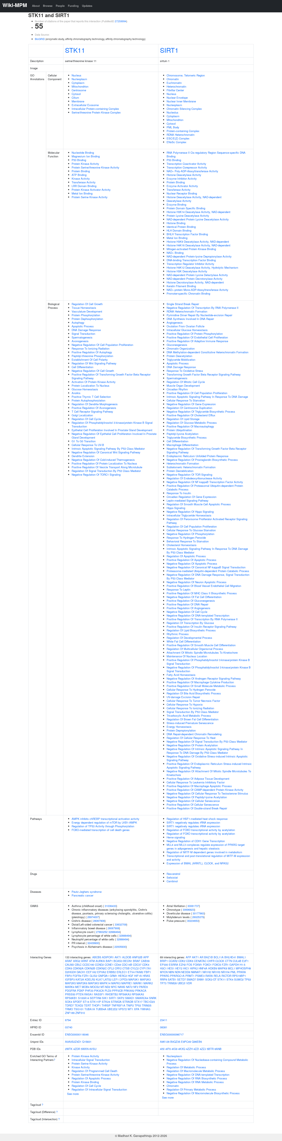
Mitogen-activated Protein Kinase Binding (191, 249)
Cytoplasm (78, 83)
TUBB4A (101, 1009)
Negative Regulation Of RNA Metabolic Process (195, 1082)
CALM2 (69, 965)
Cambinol (172, 881)
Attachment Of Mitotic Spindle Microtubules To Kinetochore (202, 652)
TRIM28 (172, 983)
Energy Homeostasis (179, 727)
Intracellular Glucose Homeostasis (187, 330)
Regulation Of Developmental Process (189, 638)
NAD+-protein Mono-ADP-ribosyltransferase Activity (197, 290)
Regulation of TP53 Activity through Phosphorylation (103, 826)
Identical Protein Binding (181, 227)
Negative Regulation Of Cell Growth (93, 371)
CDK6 (68, 968)
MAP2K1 (133, 979)
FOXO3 (216, 965)
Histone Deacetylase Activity (184, 175)
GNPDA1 (103, 976)
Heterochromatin (176, 86)
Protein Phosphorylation (86, 315)
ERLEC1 (122, 972)
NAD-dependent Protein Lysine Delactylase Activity (197, 275)
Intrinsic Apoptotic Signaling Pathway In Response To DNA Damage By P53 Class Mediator (207, 550)
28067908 (99, 921)
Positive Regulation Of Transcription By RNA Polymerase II (202, 619)
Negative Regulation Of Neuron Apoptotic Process (196, 582)
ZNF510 (80, 1013)
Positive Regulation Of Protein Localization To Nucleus (104, 463)
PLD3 (108, 990)
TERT (87, 1005)
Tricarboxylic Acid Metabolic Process (189, 715)
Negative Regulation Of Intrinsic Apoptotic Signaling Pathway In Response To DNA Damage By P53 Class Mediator (205, 751)
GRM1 (113, 976)
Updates (87, 6)
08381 (163, 1027)
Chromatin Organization (181, 348)
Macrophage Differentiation (182, 445)
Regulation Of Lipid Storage (183, 419)
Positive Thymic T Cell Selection (91, 397)
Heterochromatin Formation (183, 463)
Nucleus (76, 75)
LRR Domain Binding (84, 186)
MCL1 (231, 968)
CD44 (117, 965)
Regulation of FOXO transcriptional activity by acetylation (201, 830)
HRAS (146, 976)
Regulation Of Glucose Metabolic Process (192, 423)
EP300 (164, 965)
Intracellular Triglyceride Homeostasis (189, 515)
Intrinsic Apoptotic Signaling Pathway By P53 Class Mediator (108, 449)
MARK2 (148, 983)
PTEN (79, 994)
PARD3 (143, 987)
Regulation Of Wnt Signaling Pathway (94, 363)
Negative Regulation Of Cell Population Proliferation (102, 345)
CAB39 (145, 961)
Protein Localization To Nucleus (90, 385)
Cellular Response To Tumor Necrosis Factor (193, 701)
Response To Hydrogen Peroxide (186, 537)
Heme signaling (176, 837)
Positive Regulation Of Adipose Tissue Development (198, 779)
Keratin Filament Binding (181, 286)
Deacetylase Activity (179, 201)
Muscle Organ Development (183, 385)
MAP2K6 (82, 983)
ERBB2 (111, 972)
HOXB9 (212, 968)
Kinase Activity (81, 178)
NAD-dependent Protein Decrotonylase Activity (195, 279)
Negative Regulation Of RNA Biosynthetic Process (197, 1078)
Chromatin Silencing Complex (184, 109)
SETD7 (181, 979)
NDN (177, 972)
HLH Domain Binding (179, 230)
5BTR (210, 1049)
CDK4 (145, 965)
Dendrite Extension (83, 456)
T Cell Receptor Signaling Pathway (92, 411)
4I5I (162, 1049)
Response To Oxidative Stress (185, 371)
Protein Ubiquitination (179, 430)
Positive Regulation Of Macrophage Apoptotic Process (199, 786)
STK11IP (95, 1002)
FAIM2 (139, 972)
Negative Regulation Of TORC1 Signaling (96, 474)
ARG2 (76, 961)
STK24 (106, 1002)
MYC (114, 987)
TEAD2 (79, 1005)
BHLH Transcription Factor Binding (187, 234)
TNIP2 (130, 1005)
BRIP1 (164, 961)
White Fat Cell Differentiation (184, 641)
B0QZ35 (175, 1042)
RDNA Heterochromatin (180, 135)
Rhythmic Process (178, 634)
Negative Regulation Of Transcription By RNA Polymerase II (202, 308)
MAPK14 (105, 983)
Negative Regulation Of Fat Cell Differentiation (194, 597)
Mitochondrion (80, 86)
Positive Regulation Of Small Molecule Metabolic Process (201, 686)
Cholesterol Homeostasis (182, 545)
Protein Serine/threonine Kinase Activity (95, 167)
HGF (130, 976)
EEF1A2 (91, 972)
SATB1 (172, 979)
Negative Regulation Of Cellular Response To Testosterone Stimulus (207, 793)
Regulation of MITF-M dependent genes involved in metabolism (204, 852)
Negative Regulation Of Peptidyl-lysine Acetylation (197, 797)
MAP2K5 (70, 983)
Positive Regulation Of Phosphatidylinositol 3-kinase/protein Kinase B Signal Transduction (208, 662)
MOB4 (85, 987)
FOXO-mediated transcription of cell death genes (101, 830)
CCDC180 (88, 965)
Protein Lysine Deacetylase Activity (188, 216)
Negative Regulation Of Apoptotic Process (192, 563)
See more (73, 1094)
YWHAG (145, 1009)
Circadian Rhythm (177, 389)
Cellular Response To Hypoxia (185, 704)
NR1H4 (225, 972)
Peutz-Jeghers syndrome (87, 892)
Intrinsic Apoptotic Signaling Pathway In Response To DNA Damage (207, 397)
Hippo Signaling (176, 508)
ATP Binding (79, 175)
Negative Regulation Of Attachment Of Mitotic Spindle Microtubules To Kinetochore (209, 773)
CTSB (126, 968)
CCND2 (99, 965)
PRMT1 (189, 976)
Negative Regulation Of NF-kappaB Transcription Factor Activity (205, 482)
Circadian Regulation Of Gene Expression (191, 497)
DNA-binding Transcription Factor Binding (191, 260)
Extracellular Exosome (85, 105)
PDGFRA (70, 990)
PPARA (241, 972)
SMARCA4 (141, 998)
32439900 (93, 943)
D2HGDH (70, 972)
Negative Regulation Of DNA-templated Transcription (198, 615)
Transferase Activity (84, 182)
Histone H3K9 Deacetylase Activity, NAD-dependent (198, 241)
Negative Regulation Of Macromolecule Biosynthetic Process (203, 1093)
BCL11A (219, 957)
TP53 (138, 1005)
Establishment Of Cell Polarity (90, 360)
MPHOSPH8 (243, 968)
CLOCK (219, 961)
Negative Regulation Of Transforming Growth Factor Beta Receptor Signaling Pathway (206, 450)
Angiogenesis (175, 322)
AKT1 (118, 957)
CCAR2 (173, 961)
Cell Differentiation (82, 367)
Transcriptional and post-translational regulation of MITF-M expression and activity (208, 857)
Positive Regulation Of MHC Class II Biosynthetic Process (202, 593)
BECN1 (127, 961)
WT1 (130, 1009)
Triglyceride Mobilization (181, 360)
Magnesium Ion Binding (86, 156)
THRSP (106, 1005)
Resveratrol (173, 874)
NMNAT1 (196, 972)
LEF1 (115, 979)
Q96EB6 (197, 1042)
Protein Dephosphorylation (87, 319)
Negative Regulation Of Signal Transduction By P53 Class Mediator (207, 741)
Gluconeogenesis (177, 345)
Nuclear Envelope (177, 97)
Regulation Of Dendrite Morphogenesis (95, 404)
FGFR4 (77, 976)
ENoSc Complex (176, 142)
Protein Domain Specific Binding (186, 208)
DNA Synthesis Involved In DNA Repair (190, 319)
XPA (136, 1009)
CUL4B (237, 961)
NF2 (135, 987)
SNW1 (200, 979)
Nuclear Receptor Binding (182, 193)
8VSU (92, 1049)
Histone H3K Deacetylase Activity (187, 271)
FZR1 (85, 976)
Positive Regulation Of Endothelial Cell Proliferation (197, 337)
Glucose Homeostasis (85, 389)
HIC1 (186, 968)
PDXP (80, 990)
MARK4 (69, 987)
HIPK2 (194, 968)
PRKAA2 (129, 990)
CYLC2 (134, 968)
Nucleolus (172, 112)
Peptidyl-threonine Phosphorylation (92, 356)
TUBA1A (89, 1009)
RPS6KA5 (138, 994)
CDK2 (181, 961)
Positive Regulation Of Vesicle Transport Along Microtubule (107, 467)
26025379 (198, 917)
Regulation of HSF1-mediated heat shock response (197, 819)
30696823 (188, 910)
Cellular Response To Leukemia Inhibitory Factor (196, 782)
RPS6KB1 (71, 998)
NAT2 (129, 987)
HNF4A (203, 968)
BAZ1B (208, 957)
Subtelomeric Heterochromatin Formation (191, 467)
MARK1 (138, 983)
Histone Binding (176, 223)
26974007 (93, 917)
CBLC (78, 965)
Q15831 (86, 1042)
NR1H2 (207, 972)
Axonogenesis (80, 341)
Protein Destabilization (180, 471)
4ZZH (189, 1049)
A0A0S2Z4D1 (73, 1042)
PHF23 (89, 990)
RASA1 (88, 994)
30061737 (193, 906)
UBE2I (181, 983)
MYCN (164, 972)
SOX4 (68, 1002)
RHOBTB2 (111, 994)
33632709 (120, 924)
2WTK (68, 1049)
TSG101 (79, 1009)
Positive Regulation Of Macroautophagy (190, 426)
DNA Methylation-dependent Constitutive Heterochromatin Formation (207, 352)
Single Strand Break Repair (183, 304)
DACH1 (81, 972)
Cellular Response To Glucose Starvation (191, 530)
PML (233, 972)
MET (78, 987)
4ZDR (76, 1049)
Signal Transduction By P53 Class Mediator (193, 712)
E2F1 (245, 961)
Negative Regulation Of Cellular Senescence (193, 801)
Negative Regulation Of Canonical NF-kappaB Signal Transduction (206, 567)
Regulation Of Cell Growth (87, 304)
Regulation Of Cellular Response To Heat (191, 738)
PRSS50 (70, 994)
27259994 (120, 21)
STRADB (127, 1002)
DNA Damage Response (86, 330)
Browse (47, 6)
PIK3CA (99, 990)
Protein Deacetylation (179, 356)
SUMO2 (239, 979)
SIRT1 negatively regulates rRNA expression (193, 822)
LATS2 (107, 979)
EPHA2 (101, 972)
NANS (121, 987)
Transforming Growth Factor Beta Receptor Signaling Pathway (204, 374)
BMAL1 (241, 957)
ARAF (68, 961)
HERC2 (122, 976)
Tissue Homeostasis (84, 308)
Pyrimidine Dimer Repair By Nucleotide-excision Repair (199, 315)
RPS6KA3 (125, 994)
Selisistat (172, 877)
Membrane (78, 101)
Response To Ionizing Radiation (90, 348)
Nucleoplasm (79, 79)
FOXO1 (207, 965)
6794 (68, 1020)
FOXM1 (197, 965)
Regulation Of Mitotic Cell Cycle (186, 382)
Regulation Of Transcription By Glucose (190, 623)
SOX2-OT (211, 979)
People (60, 6)
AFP (188, 957)
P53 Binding (79, 160)
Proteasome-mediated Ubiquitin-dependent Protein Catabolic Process (208, 571)
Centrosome (79, 90)
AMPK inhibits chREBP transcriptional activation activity (105, 819)
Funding (73, 6)
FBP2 (68, 976)
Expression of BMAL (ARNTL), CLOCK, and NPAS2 (198, 863)
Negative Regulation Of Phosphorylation (190, 534)
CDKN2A (78, 968)
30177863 (198, 913)
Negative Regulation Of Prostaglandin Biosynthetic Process (202, 460)
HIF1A (138, 976)
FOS (189, 965)
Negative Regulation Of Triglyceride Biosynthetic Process (201, 411)
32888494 (114, 932)
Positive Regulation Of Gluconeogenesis (191, 601)
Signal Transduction (83, 334)
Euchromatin (174, 83)
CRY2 (118, 968)
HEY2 (178, 968)
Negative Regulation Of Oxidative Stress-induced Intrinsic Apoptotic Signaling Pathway (207, 758)
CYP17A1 (145, 968)
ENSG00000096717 (172, 1034)
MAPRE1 (127, 983)
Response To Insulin (179, 493)
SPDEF (77, 1002)
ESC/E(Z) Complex (178, 138)
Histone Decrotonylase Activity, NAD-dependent (195, 282)
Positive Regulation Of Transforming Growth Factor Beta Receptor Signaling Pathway (111, 376)
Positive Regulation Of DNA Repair (187, 604)
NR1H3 (216, 972)
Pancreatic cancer (82, 895)
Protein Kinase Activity (85, 164)
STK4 (229, 979)
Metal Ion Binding (82, 193)
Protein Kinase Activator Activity (91, 190)
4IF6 (168, 1049)
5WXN (85, 1049)
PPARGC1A (177, 976)
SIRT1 (169, 50)
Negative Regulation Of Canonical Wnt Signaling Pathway (106, 452)
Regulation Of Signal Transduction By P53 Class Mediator (106, 471)
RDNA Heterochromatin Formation (187, 311)
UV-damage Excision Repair (183, 697)
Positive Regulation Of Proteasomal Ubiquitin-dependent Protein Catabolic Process (205, 487)
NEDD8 (185, 972)
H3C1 (163, 968)
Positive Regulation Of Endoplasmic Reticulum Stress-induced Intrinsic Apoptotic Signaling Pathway (209, 765)
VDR (189, 983)
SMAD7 (191, 979)
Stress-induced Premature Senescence (190, 723)
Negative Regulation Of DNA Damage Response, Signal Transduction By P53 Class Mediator (208, 576)
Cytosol (76, 94)
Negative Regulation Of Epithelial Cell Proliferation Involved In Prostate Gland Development (114, 435)
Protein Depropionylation (181, 730)
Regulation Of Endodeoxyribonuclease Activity (194, 478)
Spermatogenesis (82, 337)
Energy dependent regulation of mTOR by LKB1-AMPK (104, 822)
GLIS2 (93, 976)
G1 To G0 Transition (84, 441)
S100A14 (83, 998)
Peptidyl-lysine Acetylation (182, 434)
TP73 (163, 983)
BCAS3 (118, 961)
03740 (68, 1027)
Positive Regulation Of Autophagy (92, 352)
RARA (209, 976)
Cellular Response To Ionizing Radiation (190, 708)
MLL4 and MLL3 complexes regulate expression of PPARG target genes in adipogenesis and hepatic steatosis (206, 846)
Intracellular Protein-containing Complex (95, 109)
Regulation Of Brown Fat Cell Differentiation (192, 719)
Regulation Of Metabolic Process (186, 1067)
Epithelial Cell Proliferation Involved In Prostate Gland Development (112, 430)
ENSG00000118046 (77, 1034)
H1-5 (242, 965)
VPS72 (122, 1009)
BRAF (136, 961)
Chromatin (173, 79)
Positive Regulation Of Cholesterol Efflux (191, 415)
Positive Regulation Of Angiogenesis (188, 608)
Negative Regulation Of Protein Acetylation (192, 745)
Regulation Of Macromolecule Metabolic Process (196, 1071)
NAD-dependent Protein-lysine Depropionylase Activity (199, 256)
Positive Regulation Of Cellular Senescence (193, 804)
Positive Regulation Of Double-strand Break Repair (197, 808)
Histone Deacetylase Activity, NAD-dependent (194, 197)
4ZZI (196, 1049)
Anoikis (76, 393)
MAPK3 (116, 983)
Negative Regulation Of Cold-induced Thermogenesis (103, 460)
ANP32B (137, 957)
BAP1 (109, 961)
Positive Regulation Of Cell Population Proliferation (197, 393)
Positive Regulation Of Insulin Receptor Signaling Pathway (202, 626)
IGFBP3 (70, 979)
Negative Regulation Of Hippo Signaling (190, 512)
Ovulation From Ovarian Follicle (185, 326)
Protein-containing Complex (183, 131)
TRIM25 (146, 1005)
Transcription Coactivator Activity (186, 164)
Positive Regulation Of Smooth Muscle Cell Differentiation (201, 645)
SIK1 (105, 998)
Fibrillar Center (175, 90)
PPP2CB (117, 990)
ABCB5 (96, 957)
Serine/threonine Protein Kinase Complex (96, 112)
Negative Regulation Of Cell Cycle (187, 612)
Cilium (75, 97)
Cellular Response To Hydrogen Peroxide (191, 690)
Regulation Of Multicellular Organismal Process (195, 649)
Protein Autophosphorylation (88, 400)
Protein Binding (81, 171)
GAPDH (234, 965)
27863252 (102, 932)
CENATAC (200, 961)
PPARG (164, 976)
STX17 (138, 1002)
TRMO (69, 1009)
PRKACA (140, 990)
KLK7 (99, 979)
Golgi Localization (82, 415)
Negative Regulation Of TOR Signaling (189, 474)
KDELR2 (90, 979)
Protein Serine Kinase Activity (90, 197)
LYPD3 (124, 979)
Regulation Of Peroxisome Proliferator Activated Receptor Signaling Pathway (207, 521)
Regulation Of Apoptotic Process (186, 556)
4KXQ (181, 1049)
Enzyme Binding (176, 204)
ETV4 (131, 972)
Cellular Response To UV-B (88, 445)
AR (201, 957)
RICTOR (226, 976)
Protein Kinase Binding (85, 1082)
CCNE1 (109, 965)
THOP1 (96, 1005)
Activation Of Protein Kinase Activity (94, 382)
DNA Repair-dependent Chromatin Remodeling (194, 734)
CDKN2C (101, 968)
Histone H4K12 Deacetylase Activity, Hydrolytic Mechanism (202, 267)
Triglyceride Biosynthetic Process (187, 437)
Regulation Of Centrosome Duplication (189, 408)
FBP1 (147, 972)
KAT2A (80, 979)
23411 (163, 1020)
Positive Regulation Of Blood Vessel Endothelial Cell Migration (204, 586)
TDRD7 (69, 1005)
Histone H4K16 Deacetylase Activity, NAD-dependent (198, 245)
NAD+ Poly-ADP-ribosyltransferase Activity (192, 171)
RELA (217, 976)
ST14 (86, 1002)
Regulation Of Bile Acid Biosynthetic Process (194, 693)
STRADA (116, 1002)
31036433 (110, 906)
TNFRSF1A (118, 1005)
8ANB (218, 1049)
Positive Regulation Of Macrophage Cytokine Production (200, 682)
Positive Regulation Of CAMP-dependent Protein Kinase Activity (205, 790)
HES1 (170, 968)
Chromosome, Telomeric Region (186, 75)
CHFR (210, 961)
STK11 (75, 50)
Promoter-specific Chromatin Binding (188, 293)
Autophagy (78, 322)
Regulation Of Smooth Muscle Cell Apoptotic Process (199, 504)
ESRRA (173, 965)
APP (146, 957)
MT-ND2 (105, 987)
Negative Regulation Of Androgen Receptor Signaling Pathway (204, 678)
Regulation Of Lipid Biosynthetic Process (191, 630)
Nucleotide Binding (83, 152)
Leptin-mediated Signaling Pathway (188, 500)
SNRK (152, 998)
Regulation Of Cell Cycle (86, 419)
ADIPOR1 (108, 957)
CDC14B (127, 965)
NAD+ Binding (175, 253)
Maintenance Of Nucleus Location (187, 656)
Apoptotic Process (83, 326)
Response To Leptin (178, 589)
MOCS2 (95, 987)
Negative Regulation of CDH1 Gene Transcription (196, 841)
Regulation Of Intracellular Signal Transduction (99, 1089)
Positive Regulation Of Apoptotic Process (191, 560)
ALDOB (126, 957)
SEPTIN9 (95, 998)
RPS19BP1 (239, 976)
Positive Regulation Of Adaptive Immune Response (197, 341)
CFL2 (111, 968)
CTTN (228, 961)
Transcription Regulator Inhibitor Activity (190, 264)
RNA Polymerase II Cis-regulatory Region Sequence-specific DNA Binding (206, 154)
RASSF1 (99, 994)
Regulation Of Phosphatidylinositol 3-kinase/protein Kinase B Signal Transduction (112, 424)
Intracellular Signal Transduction (91, 1060)
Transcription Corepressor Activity (187, 167)
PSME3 (200, 976)
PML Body (173, 127)
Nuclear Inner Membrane (181, 101)
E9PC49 (186, 1042)
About (36, 6)
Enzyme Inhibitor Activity (182, 178)
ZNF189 (70, 1013)
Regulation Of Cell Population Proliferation (192, 526)
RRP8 (163, 979)
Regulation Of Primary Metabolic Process (191, 1089)
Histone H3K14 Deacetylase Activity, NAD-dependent (198, 212)
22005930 (120, 947)
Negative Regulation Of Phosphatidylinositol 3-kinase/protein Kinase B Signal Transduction (209, 669)
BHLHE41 (230, 957)
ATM (92, 961)
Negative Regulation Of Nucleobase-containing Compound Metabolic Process (207, 1061)
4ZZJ (203, 1049)
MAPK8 (222, 968)
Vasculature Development (87, 311)
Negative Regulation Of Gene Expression (191, 404)
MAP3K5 (93, 983)
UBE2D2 (112, 1009)
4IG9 (174, 1049)
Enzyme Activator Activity (182, 186)
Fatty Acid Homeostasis (181, 675)
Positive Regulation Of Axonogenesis (94, 408)
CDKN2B (89, 968)
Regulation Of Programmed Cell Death (94, 1071)
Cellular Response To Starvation (186, 400)
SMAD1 (129, 998)
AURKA (100, 961)
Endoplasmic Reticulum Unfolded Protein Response (197, 456)
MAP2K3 (145, 979)
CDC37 (137, 965)
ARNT (84, 961)
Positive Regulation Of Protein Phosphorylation (195, 334)
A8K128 (164, 1042)
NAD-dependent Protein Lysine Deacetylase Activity (198, 219)
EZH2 (182, 965)
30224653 (193, 921)
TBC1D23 (149, 1002)
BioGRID (40, 39)
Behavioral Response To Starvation (188, 541)
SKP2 (120, 998)
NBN (171, 972)
